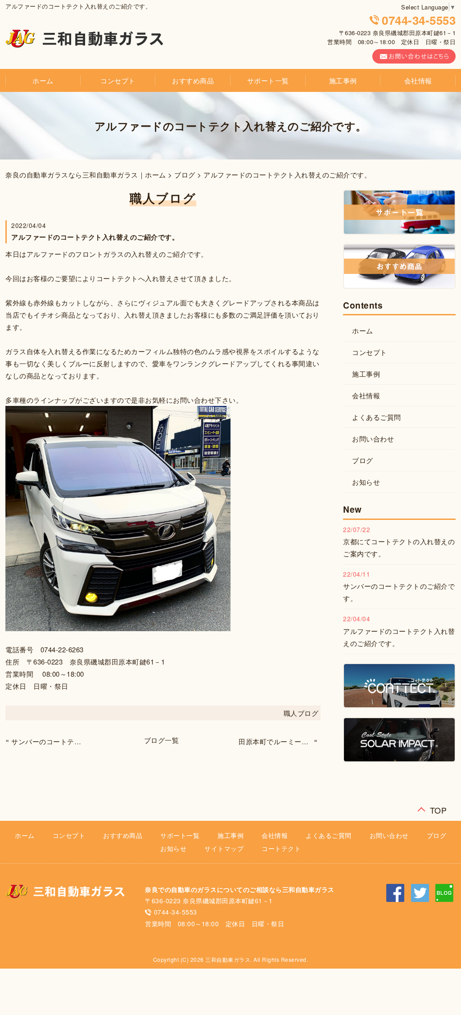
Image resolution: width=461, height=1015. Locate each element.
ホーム (43, 80)
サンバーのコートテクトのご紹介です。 (47, 741)
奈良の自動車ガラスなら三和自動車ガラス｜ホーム (85, 174)
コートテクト (281, 848)
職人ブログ (301, 713)
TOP (438, 808)
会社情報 (418, 80)
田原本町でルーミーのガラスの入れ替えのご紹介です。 (275, 741)
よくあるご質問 (376, 417)
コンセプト (118, 80)
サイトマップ (224, 848)
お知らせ (366, 482)
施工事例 (343, 80)
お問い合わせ (373, 438)
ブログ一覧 (161, 740)
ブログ (184, 174)
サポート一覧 (268, 80)
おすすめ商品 (193, 80)
